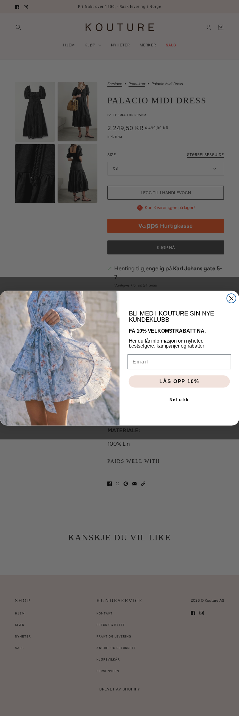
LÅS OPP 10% (179, 381)
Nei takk (179, 400)
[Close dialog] (231, 298)
